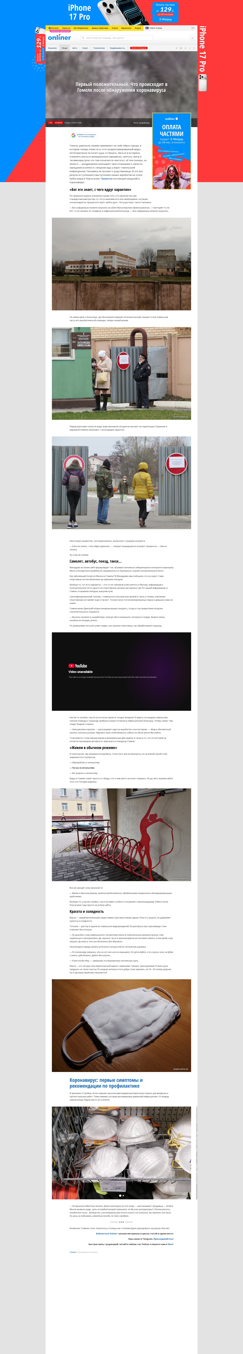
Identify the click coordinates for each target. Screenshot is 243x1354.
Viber (170, 1244)
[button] (120, 1196)
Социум (73, 1252)
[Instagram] (180, 48)
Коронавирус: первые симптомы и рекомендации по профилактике (106, 1082)
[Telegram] (176, 48)
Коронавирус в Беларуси (87, 1252)
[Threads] (194, 48)
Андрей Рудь (144, 123)
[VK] (185, 48)
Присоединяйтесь (163, 1239)
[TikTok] (190, 48)
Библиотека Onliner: (107, 1233)
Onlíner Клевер (156, 28)
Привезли (107, 178)
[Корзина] (192, 37)
